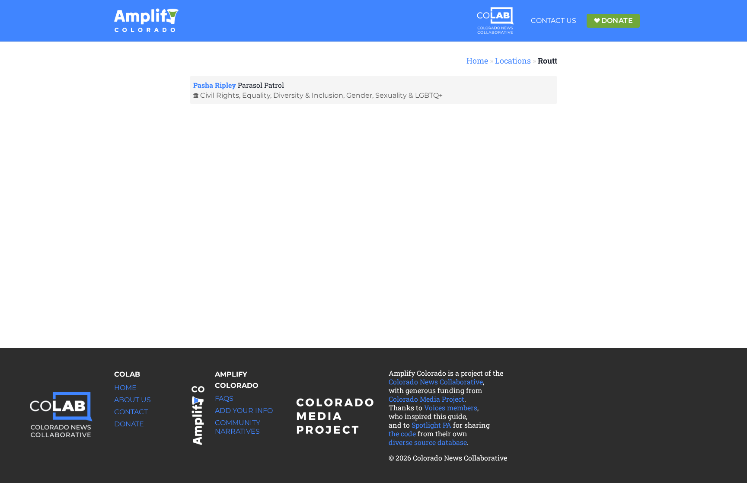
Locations (513, 60)
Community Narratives (237, 427)
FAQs (224, 398)
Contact (131, 412)
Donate (129, 424)
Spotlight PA (431, 424)
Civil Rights (219, 95)
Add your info (244, 410)
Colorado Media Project (426, 398)
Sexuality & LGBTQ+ (409, 95)
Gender (359, 95)
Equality (256, 95)
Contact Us (553, 20)
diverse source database (428, 442)
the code (402, 433)
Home (477, 60)
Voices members (450, 407)
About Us (132, 400)
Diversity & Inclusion (308, 95)
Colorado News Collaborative (436, 381)
